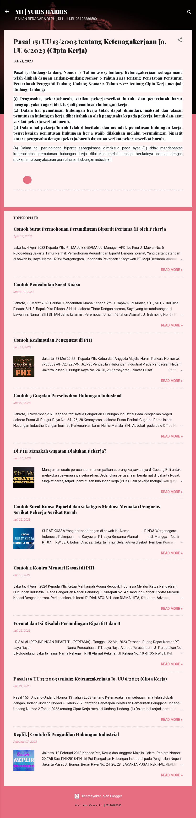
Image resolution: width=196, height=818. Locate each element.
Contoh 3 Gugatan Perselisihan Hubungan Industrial (67, 395)
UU (27, 180)
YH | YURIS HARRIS (41, 11)
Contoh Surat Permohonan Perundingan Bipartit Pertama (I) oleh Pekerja (89, 229)
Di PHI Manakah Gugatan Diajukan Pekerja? (60, 451)
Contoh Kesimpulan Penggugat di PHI (52, 340)
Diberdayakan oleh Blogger (101, 796)
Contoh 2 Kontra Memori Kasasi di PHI (53, 568)
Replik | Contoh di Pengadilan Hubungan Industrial (66, 734)
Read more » (172, 270)
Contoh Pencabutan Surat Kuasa (46, 284)
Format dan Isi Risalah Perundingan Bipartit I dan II (66, 623)
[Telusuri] (189, 13)
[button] (180, 40)
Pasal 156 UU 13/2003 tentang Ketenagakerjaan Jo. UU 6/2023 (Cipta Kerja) (90, 679)
